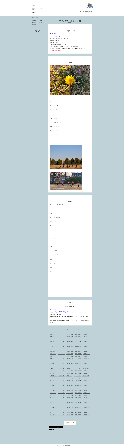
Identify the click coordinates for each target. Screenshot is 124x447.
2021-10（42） (79, 361)
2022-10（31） (62, 356)
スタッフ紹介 (35, 27)
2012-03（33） (78, 414)
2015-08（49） (70, 395)
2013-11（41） (78, 404)
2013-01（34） (78, 409)
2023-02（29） (70, 353)
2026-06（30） (70, 334)
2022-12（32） (87, 353)
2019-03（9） (62, 375)
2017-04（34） (70, 385)
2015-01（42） (87, 397)
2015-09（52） (62, 395)
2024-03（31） (87, 346)
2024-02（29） (53, 348)
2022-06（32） (53, 358)
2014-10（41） (70, 400)
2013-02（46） (70, 409)
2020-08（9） (69, 368)
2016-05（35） (78, 390)
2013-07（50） (70, 407)
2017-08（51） (78, 382)
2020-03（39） (53, 370)
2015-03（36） (70, 397)
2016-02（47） (62, 392)
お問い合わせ (35, 12)
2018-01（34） (78, 380)
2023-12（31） (70, 348)
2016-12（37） (62, 387)
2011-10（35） (79, 417)
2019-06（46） (87, 373)
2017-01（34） (53, 387)
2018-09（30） (53, 378)
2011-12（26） (62, 417)
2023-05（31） (87, 351)
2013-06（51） (78, 407)
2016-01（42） (70, 392)
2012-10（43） (62, 412)
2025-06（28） (87, 339)
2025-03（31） (70, 341)
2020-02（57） (62, 370)
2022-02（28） (87, 358)
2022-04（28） (70, 358)
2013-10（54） (87, 404)
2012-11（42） (53, 412)
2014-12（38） (53, 400)
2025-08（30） (70, 339)
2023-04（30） (53, 353)
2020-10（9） (54, 368)
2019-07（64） (78, 373)
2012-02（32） (87, 414)
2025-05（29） (53, 341)
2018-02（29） (70, 380)
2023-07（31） (70, 351)
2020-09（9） (62, 368)
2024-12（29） (53, 343)
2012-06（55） (53, 414)
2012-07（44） (87, 412)
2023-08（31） (62, 351)
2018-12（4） (69, 375)
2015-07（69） (78, 395)
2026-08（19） (53, 334)
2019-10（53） (53, 373)
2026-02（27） (62, 336)
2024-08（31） (87, 343)
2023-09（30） (53, 351)
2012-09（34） (70, 412)
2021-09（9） (87, 361)
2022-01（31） (53, 361)
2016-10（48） (78, 387)
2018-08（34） (62, 378)
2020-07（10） (78, 368)
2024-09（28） (78, 343)
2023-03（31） (62, 353)
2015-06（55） (87, 395)
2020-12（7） (78, 365)
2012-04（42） (70, 414)
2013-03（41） (62, 409)
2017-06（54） (53, 385)
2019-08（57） (70, 373)
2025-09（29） (62, 339)
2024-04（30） (78, 346)
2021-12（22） (62, 361)
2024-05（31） (70, 346)
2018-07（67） (70, 378)
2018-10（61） (86, 375)
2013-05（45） (87, 407)
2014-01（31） (62, 404)
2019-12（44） (78, 370)
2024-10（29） (70, 343)
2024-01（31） (62, 348)
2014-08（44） (87, 400)
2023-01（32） (78, 353)
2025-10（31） (53, 339)
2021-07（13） (62, 363)
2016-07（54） (62, 390)
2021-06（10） (70, 363)
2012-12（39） (87, 409)
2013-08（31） (62, 407)
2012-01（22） (53, 417)
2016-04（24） (87, 390)
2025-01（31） (87, 341)
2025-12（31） (78, 336)
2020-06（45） (86, 368)
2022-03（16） (78, 358)
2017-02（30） (87, 385)
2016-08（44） (53, 390)
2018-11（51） (78, 375)
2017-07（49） (87, 382)
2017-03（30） (78, 385)
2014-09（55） (78, 400)
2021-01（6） (70, 365)
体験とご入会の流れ (37, 20)
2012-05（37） (62, 414)
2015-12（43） (78, 392)
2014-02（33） (53, 404)
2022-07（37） (87, 356)
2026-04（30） (87, 334)
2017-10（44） (62, 382)
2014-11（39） (62, 400)
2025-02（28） (78, 341)
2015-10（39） (53, 395)
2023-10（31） (87, 348)
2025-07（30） (78, 339)
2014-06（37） (62, 402)
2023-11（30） (78, 348)
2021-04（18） (87, 363)
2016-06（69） (70, 390)
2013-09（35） (53, 407)
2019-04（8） (54, 375)
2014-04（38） (78, 402)
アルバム (34, 15)
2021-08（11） (53, 363)
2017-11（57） (53, 382)
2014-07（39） (53, 402)
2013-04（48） (53, 409)
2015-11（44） (87, 392)
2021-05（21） (78, 363)
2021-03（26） (54, 365)
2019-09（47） (62, 373)
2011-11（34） (70, 417)
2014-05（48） (70, 402)
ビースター (59, 445)
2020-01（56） (70, 370)
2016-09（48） (87, 387)
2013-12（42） (70, 404)
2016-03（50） (53, 392)
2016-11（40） (70, 387)
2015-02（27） (78, 397)
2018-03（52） (62, 380)
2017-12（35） (87, 380)
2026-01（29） (70, 336)
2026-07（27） (62, 334)
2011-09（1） (87, 417)
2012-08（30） (78, 412)
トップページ (35, 5)
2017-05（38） (62, 385)
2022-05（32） (62, 358)
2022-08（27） (78, 356)
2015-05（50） (53, 397)
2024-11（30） (62, 343)
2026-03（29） (53, 336)
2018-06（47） (78, 378)
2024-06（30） (62, 346)
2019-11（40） (87, 370)
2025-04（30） (62, 341)
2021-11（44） (70, 361)
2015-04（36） (62, 397)
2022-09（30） (70, 356)
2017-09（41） (70, 382)
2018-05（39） (87, 378)
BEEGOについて (36, 17)
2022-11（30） (53, 356)
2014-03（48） (87, 402)
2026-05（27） (78, 334)
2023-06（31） (78, 351)
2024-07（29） (53, 346)
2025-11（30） (87, 336)
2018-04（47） (53, 380)
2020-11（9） (86, 365)
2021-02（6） (62, 365)
